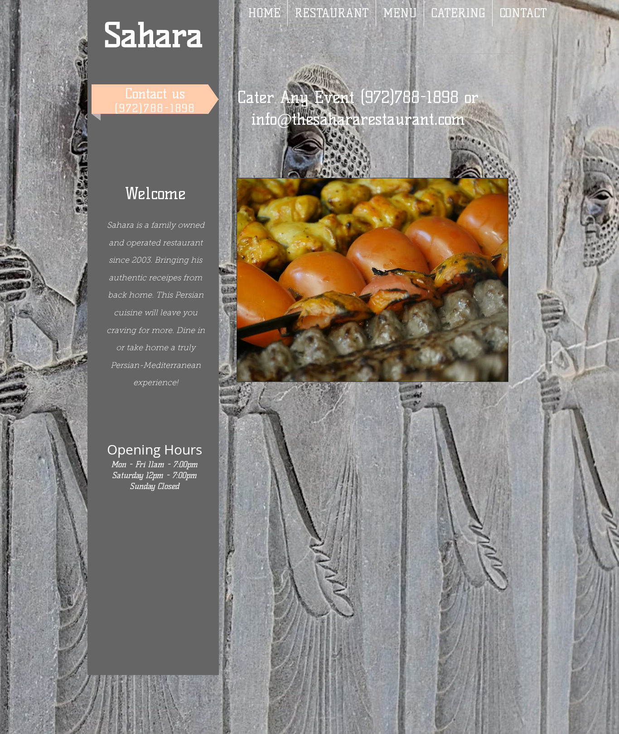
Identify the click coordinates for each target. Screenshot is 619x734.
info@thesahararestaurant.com (358, 119)
